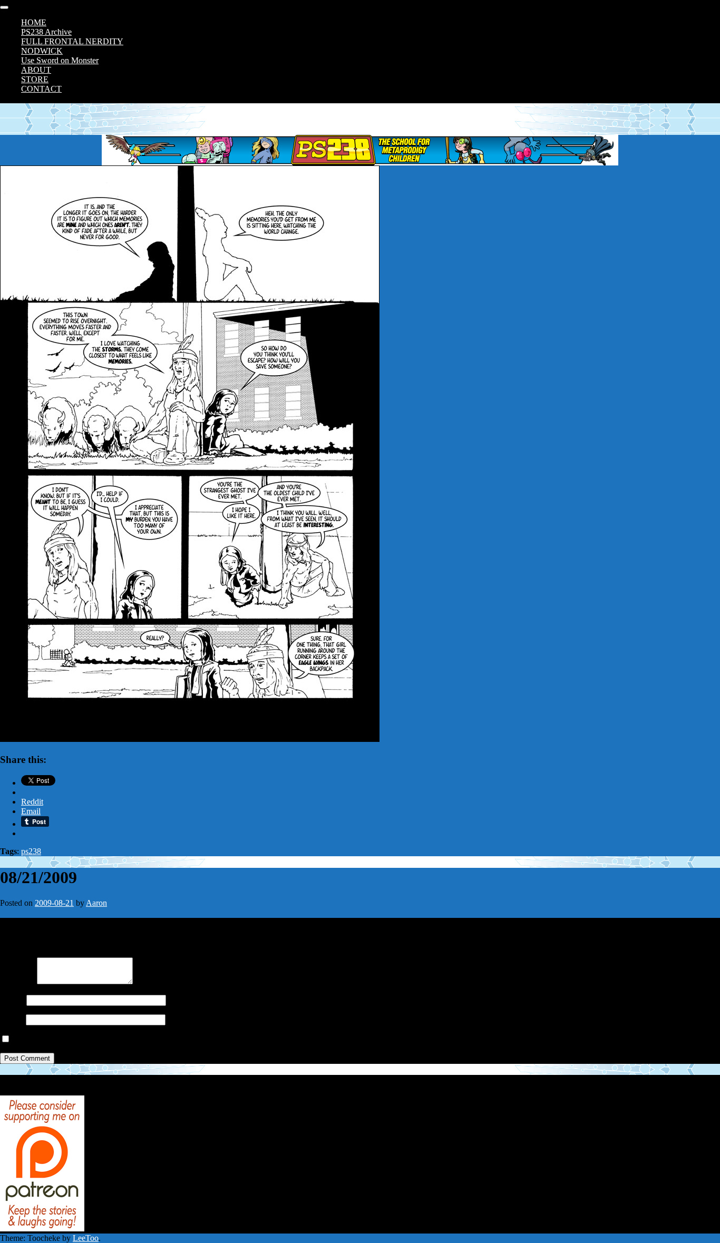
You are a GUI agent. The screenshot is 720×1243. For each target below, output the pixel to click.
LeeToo (86, 1238)
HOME (33, 22)
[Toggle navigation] (4, 7)
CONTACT (41, 88)
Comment (16, 981)
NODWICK (42, 50)
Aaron (96, 902)
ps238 (31, 851)
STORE (34, 79)
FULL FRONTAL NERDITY (72, 41)
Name (10, 999)
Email (10, 1019)
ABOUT (36, 69)
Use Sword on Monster (60, 60)
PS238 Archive (46, 31)
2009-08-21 (54, 902)
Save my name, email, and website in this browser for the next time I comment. (144, 1039)
